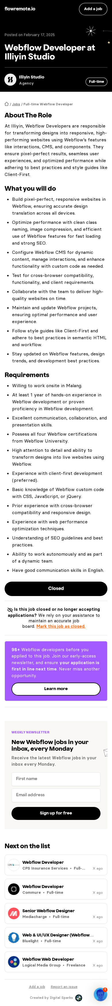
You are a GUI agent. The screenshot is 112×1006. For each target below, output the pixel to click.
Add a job (37, 986)
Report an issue (64, 986)
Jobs (16, 104)
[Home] (6, 104)
